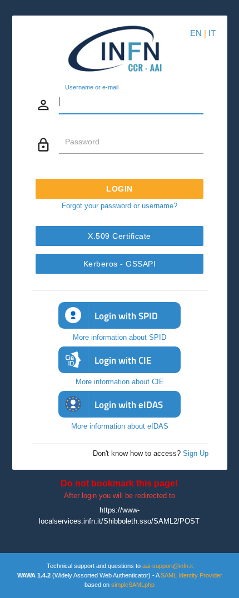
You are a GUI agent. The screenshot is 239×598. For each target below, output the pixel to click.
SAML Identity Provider (191, 575)
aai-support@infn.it (167, 565)
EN (196, 33)
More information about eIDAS (119, 426)
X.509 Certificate (119, 236)
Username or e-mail (91, 87)
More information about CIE (120, 382)
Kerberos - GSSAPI (119, 263)
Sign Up (195, 453)
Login (119, 188)
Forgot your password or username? (119, 206)
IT (212, 33)
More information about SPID (119, 337)
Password (82, 141)
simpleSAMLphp (133, 584)
